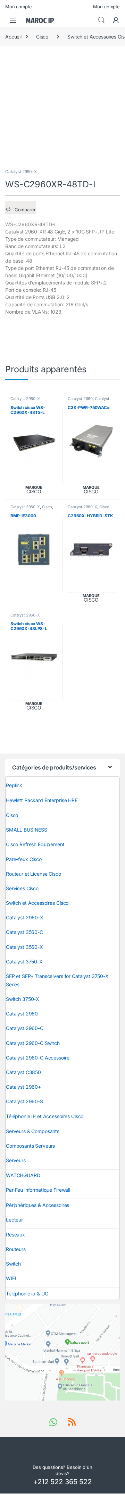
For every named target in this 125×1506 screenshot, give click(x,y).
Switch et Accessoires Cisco (37, 903)
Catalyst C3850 (23, 1072)
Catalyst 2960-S (24, 1101)
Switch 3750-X (22, 999)
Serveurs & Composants (32, 1131)
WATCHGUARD (23, 1175)
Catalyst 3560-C (24, 932)
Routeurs (16, 1249)
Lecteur (14, 1220)
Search (101, 20)
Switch (13, 1264)
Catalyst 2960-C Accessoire (37, 1058)
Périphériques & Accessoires (37, 1205)
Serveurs (16, 1160)
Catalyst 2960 (80, 398)
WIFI (11, 1278)
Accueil (13, 37)
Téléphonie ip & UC (27, 1293)
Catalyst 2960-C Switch (33, 1043)
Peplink (14, 785)
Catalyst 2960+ (23, 1087)
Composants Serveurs (30, 1146)
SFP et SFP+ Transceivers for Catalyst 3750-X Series (57, 980)
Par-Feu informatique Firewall (38, 1190)
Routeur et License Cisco (33, 874)
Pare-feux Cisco (24, 859)
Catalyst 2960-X (21, 171)
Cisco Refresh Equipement (35, 844)
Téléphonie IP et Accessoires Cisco (44, 1116)
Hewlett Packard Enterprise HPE (41, 800)
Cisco (42, 37)
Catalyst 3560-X (24, 947)
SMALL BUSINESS (26, 830)
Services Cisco (22, 888)
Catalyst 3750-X (24, 961)
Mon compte (18, 6)
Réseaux (15, 1234)
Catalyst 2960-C (24, 1028)
